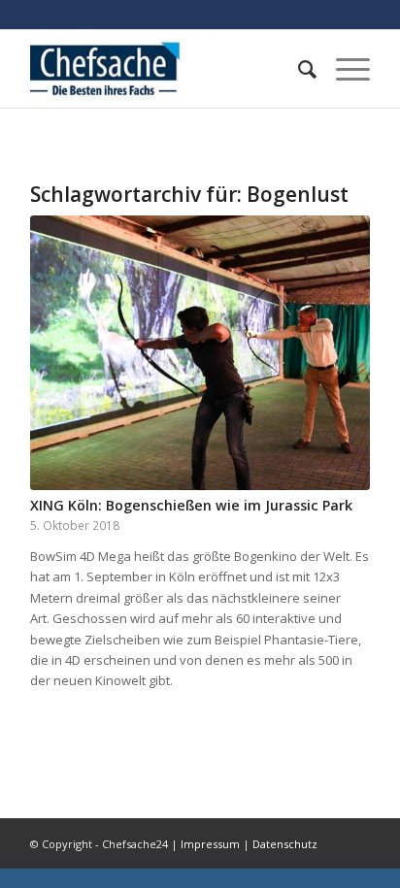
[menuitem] (298, 69)
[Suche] (298, 69)
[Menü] (343, 69)
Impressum (210, 844)
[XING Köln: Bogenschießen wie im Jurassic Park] (200, 352)
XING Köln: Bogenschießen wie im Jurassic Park (191, 505)
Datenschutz (284, 844)
